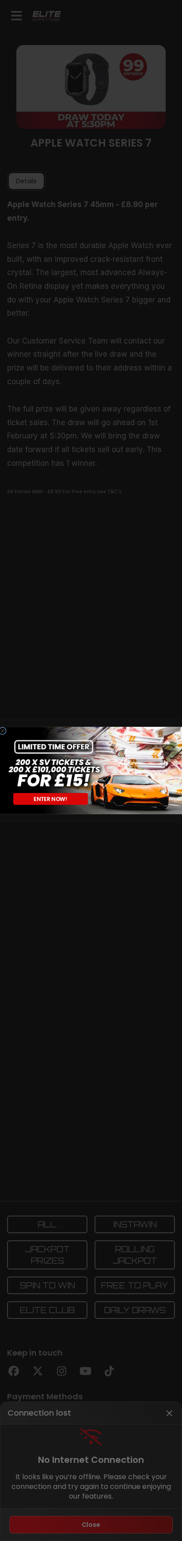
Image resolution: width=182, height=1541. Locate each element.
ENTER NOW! (50, 799)
